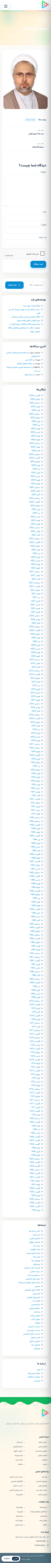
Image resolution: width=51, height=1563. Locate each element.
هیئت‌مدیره (19, 1460)
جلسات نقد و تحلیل (32, 1268)
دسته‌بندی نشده (33, 1275)
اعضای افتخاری (18, 1446)
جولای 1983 (35, 931)
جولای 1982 (35, 942)
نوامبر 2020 (35, 619)
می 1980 (36, 986)
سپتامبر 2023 (34, 498)
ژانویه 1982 (35, 949)
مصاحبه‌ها (19, 1516)
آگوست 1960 (34, 1188)
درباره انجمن (35, 1271)
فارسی (15, 1558)
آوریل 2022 (35, 557)
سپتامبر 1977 (34, 1030)
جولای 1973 (35, 1074)
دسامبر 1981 (34, 953)
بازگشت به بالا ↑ (25, 1559)
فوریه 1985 (35, 902)
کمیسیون (36, 1293)
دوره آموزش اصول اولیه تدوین (28, 320)
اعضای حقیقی (42, 1455)
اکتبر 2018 (36, 711)
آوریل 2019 (35, 689)
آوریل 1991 (35, 806)
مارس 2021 (35, 604)
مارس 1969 (35, 1133)
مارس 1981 (35, 968)
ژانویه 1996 (35, 751)
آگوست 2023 (34, 502)
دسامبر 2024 (34, 443)
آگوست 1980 (34, 982)
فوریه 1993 (35, 773)
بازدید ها (36, 1246)
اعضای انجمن (34, 1238)
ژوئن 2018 (35, 725)
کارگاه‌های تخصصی (17, 1481)
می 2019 (36, 685)
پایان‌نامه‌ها (43, 1507)
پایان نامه (36, 1257)
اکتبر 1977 (36, 1026)
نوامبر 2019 (35, 663)
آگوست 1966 (34, 1144)
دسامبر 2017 (34, 744)
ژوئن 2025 (35, 421)
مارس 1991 (35, 810)
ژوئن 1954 (35, 1210)
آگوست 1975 (34, 1048)
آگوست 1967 (34, 1140)
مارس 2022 (35, 560)
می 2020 (36, 641)
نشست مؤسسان (41, 1490)
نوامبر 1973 (35, 1067)
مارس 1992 (35, 788)
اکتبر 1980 (36, 975)
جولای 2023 (35, 505)
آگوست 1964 (34, 1166)
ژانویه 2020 (35, 656)
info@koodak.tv (40, 1545)
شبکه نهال (29, 374)
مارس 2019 (35, 692)
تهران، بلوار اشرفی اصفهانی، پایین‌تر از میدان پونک (30, 1537)
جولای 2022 (35, 546)
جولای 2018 (35, 722)
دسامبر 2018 (34, 703)
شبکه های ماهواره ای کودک (29, 1282)
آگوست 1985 (34, 891)
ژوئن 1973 (35, 1078)
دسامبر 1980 (34, 971)
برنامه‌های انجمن (42, 1471)
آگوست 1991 (34, 799)
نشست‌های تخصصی (16, 1490)
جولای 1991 (35, 803)
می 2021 (36, 597)
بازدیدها (44, 1477)
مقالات (37, 1323)
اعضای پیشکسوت (41, 1451)
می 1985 (36, 898)
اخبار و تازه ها (34, 1231)
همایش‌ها (19, 1494)
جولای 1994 (35, 762)
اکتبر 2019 (36, 667)
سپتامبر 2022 (34, 538)
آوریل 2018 (35, 733)
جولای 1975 (35, 1052)
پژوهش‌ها (19, 1507)
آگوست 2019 (34, 674)
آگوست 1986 (34, 876)
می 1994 (36, 766)
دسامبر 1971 (34, 1100)
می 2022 (36, 553)
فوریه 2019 (35, 696)
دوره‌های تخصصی (41, 1481)
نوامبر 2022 (35, 531)
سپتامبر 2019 (34, 670)
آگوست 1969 (34, 1122)
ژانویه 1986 (35, 887)
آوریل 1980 (35, 990)
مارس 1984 (35, 916)
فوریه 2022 (35, 564)
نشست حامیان (34, 1326)
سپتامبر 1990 (34, 821)
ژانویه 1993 (35, 777)
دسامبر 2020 (34, 615)
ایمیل (43, 224)
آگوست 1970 (34, 1111)
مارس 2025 (35, 432)
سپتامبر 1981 (34, 957)
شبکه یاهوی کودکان (24, 363)
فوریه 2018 (35, 740)
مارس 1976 (35, 1045)
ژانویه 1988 (35, 858)
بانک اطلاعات (35, 1249)
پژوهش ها (35, 1260)
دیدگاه (43, 172)
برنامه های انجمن (33, 1253)
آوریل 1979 (35, 1008)
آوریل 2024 (35, 472)
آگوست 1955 (34, 1206)
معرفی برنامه (35, 1315)
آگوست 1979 (34, 1004)
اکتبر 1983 (36, 920)
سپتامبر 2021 (34, 582)
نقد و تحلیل (35, 1337)
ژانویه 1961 (35, 1184)
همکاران (37, 1348)
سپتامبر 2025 (34, 414)
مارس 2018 (35, 736)
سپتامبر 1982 (34, 935)
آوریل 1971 (35, 1107)
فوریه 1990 (35, 828)
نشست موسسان (33, 1330)
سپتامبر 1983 (34, 924)
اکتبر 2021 (36, 579)
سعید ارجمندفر (30, 119)
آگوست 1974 (34, 1059)
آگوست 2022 (34, 542)
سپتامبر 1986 (34, 872)
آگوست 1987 (34, 861)
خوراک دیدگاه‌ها (34, 1377)
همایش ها (35, 1345)
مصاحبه (37, 1312)
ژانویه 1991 (35, 814)
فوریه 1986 (35, 883)
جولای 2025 (35, 417)
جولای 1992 (35, 781)
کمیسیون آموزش (33, 1297)
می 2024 (36, 469)
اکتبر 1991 (36, 795)
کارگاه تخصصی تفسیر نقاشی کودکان (26, 317)
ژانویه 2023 (35, 524)
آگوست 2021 (34, 586)
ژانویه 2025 (35, 439)
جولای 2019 (35, 678)
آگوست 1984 (34, 909)
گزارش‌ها (20, 1511)
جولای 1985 (35, 894)
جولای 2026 (35, 399)
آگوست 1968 (34, 1136)
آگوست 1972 (34, 1092)
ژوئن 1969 (35, 1126)
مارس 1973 (35, 1081)
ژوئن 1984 (35, 913)
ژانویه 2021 (35, 612)
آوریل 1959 (35, 1195)
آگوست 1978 (34, 1015)
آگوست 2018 (34, 718)
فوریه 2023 (35, 520)
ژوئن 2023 (35, 509)
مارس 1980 (35, 993)
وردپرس (37, 1380)
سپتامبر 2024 (34, 454)
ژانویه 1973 (35, 1085)
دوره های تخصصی (33, 1279)
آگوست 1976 (34, 1041)
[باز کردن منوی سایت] (5, 6)
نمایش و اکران (34, 1341)
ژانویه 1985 (35, 905)
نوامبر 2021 (35, 575)
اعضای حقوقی (34, 1242)
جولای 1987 (35, 865)
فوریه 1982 (35, 946)
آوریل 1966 (35, 1151)
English (7, 1558)
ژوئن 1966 (35, 1147)
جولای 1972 (35, 1096)
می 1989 (36, 839)
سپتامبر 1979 (34, 1001)
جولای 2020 (35, 634)
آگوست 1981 (34, 960)
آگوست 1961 (34, 1177)
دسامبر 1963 (34, 1169)
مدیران (45, 1464)
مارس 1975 (35, 1056)
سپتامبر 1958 (34, 1199)
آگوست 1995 (34, 755)
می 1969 (36, 1129)
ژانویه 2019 (35, 700)
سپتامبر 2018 (34, 715)
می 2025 (36, 425)
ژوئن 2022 (35, 549)
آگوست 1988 (34, 854)
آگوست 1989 (34, 836)
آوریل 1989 (35, 843)
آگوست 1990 (34, 825)
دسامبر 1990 (34, 817)
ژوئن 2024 (35, 465)
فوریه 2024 (35, 480)
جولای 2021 (35, 590)
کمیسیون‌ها (19, 1455)
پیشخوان (36, 1264)
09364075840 (40, 1541)
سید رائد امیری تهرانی (36, 133)
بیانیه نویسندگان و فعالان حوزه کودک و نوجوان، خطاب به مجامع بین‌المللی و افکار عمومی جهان (24, 328)
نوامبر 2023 (35, 491)
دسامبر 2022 (34, 527)
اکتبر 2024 (36, 450)
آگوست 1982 (34, 938)
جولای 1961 (35, 1180)
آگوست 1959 (34, 1192)
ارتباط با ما (45, 1532)
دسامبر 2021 (34, 571)
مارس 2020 (35, 648)
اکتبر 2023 (36, 494)
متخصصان (43, 1516)
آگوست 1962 (34, 1173)
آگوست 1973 (34, 1070)
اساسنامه (36, 1234)
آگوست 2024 (34, 458)
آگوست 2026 (34, 395)
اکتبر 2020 (36, 623)
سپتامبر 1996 (34, 748)
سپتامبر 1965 (34, 1159)
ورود (38, 1369)
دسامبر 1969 (34, 1118)
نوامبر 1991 (35, 792)
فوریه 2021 (35, 608)
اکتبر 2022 (36, 535)
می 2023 (36, 513)
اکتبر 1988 (36, 850)
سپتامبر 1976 (34, 1037)
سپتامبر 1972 (34, 1089)
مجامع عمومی (34, 1308)
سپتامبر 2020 (34, 626)
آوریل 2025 (35, 428)
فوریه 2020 (35, 652)
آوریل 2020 (35, 645)
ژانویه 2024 (35, 483)
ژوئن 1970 (35, 1114)
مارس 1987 (35, 869)
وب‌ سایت (42, 237)
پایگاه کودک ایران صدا (31, 306)
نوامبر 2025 (35, 406)
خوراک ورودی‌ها (34, 1373)
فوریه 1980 (35, 997)
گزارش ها (36, 1301)
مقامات (20, 1464)
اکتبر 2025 (36, 410)
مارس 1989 (35, 847)
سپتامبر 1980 (34, 979)
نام (44, 212)
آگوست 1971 (34, 1103)
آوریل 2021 (35, 601)
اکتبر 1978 (36, 1012)
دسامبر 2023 (34, 487)
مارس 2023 (35, 516)
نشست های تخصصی (31, 1334)
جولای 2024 (35, 461)
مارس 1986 (35, 880)
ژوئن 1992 (35, 784)
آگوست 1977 (34, 1034)
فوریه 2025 (35, 436)
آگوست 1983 (34, 927)
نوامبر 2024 (35, 447)
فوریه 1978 (35, 1019)
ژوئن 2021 (35, 593)
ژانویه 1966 (35, 1155)
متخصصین (43, 20)
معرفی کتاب (35, 1319)
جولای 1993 (35, 770)
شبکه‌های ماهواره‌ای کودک (38, 1511)
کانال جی (28, 360)
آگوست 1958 (34, 1202)
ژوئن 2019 (35, 682)
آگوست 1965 (34, 1162)
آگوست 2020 (34, 630)
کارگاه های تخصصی (32, 1290)
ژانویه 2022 (35, 568)
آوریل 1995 (35, 759)
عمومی (37, 1286)
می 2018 (36, 729)
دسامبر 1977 (34, 1023)
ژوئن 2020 (35, 637)
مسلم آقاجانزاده (38, 147)
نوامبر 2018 (35, 707)
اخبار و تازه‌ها (43, 1442)
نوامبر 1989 (35, 832)
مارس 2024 (35, 476)
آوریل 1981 (35, 964)
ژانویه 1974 (35, 1063)
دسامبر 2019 (34, 659)
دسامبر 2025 (34, 403)
